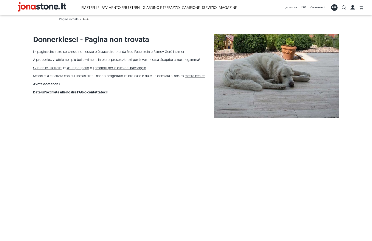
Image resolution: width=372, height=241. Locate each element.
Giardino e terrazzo (161, 7)
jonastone (291, 7)
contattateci (97, 92)
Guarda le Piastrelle (47, 68)
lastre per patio (78, 68)
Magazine (228, 7)
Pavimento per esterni (121, 7)
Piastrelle (90, 7)
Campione (191, 7)
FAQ (303, 7)
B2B (334, 7)
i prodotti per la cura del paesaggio (119, 68)
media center (195, 76)
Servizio (209, 7)
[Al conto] (352, 7)
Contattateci (317, 7)
